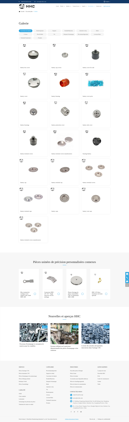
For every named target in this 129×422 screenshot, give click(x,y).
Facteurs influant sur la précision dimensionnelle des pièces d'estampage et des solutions (64, 348)
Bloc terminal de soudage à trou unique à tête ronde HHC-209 (25, 294)
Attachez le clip (50, 386)
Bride (47, 384)
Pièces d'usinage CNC (24, 370)
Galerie (35, 11)
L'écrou (48, 395)
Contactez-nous (98, 6)
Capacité (83, 6)
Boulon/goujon (49, 392)
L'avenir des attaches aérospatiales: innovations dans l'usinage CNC (92, 347)
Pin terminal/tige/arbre (51, 370)
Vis (47, 389)
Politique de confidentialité (104, 419)
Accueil (57, 6)
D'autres (48, 403)
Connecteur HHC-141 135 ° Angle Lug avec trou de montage (49, 294)
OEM (20, 393)
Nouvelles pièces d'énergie (76, 370)
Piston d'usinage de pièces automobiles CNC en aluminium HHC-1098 (73, 294)
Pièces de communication (76, 386)
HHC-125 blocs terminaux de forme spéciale (97, 293)
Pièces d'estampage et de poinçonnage (28, 376)
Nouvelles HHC (101, 373)
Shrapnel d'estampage (51, 381)
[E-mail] (127, 274)
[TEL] (127, 277)
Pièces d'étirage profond (24, 378)
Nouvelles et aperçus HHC (64, 316)
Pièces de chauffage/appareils (77, 381)
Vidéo (98, 384)
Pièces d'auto (73, 373)
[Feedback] (127, 281)
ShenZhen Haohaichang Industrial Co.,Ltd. (37, 419)
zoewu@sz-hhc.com (41, 1)
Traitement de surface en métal (26, 404)
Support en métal (50, 373)
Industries (68, 6)
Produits (61, 6)
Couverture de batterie (51, 376)
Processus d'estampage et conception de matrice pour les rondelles (32, 345)
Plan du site (92, 419)
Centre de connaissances (103, 378)
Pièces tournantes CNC (24, 373)
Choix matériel (22, 396)
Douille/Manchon (50, 378)
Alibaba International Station (71, 419)
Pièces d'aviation (74, 376)
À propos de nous (76, 6)
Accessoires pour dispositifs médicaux (79, 378)
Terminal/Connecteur (51, 400)
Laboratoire (21, 399)
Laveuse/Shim (49, 397)
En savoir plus (90, 6)
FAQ (98, 376)
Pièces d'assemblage (23, 384)
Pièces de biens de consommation (78, 384)
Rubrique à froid (23, 381)
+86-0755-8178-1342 (26, 1)
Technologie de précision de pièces (27, 401)
